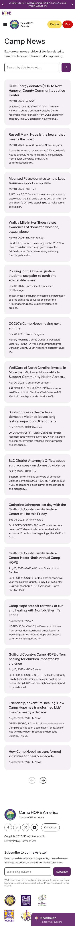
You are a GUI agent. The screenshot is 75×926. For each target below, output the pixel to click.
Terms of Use (28, 841)
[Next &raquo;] (43, 780)
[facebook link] (8, 827)
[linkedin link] (17, 827)
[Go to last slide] (3, 4)
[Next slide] (72, 4)
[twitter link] (25, 827)
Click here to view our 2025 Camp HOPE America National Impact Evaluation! (37, 4)
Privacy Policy (12, 841)
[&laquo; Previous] (32, 780)
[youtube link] (34, 827)
